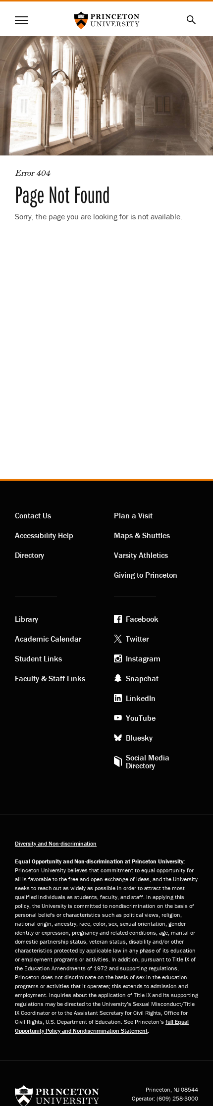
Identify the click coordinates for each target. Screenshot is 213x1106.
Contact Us (33, 515)
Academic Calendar (48, 639)
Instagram (143, 658)
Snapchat (142, 678)
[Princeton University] (57, 1096)
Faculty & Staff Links (50, 678)
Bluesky (139, 738)
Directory (29, 555)
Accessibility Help (44, 535)
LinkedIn (141, 698)
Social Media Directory (147, 761)
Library (26, 619)
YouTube (141, 718)
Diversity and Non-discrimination (56, 843)
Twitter (137, 639)
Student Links (38, 658)
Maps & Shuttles (142, 535)
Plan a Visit (133, 515)
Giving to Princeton (145, 575)
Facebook (142, 619)
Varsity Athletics (141, 555)
